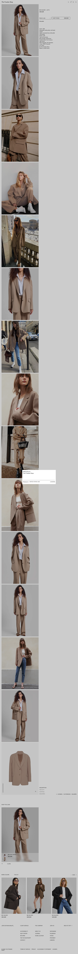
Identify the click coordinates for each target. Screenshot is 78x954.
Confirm (52, 481)
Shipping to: (26, 481)
